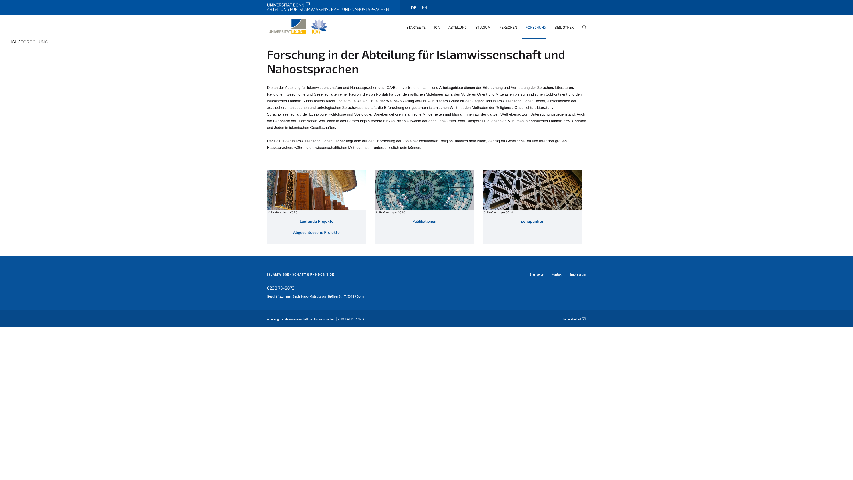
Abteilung (457, 27)
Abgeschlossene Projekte (316, 232)
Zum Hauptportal (352, 319)
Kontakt (556, 274)
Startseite (416, 27)
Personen (508, 27)
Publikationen (424, 221)
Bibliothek (564, 27)
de (413, 7)
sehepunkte (532, 221)
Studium (483, 27)
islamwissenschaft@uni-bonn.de (300, 274)
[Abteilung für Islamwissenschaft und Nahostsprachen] (298, 26)
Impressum (578, 274)
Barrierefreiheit (571, 319)
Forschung (536, 27)
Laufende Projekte (316, 221)
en (424, 7)
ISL (14, 42)
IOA (437, 27)
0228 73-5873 (281, 287)
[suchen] (582, 30)
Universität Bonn (285, 4)
